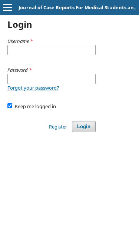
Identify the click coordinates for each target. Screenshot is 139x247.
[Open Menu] (7, 7)
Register (58, 126)
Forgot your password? (33, 87)
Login (83, 126)
